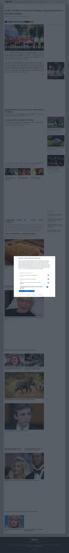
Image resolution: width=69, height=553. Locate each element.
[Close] (53, 258)
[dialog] (34, 276)
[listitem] (34, 273)
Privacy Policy (40, 294)
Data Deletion (28, 294)
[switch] (47, 275)
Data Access (34, 294)
